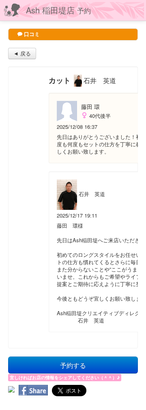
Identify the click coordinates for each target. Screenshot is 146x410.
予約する (73, 365)
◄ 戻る (22, 53)
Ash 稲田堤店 (58, 10)
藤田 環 (90, 106)
